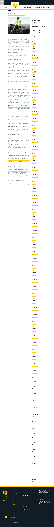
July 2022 (33, 153)
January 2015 (34, 363)
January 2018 (34, 279)
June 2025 (34, 71)
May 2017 (34, 298)
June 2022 (34, 155)
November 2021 (35, 172)
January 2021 (34, 195)
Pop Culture (34, 437)
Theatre (33, 456)
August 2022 (34, 151)
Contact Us (49, 502)
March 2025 (34, 78)
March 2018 (34, 274)
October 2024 (34, 90)
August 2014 (34, 375)
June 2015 (34, 351)
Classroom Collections (45, 7)
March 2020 (34, 218)
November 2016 (35, 312)
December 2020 (35, 197)
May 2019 (34, 242)
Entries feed (34, 476)
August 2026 (34, 39)
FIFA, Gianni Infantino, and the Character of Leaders (37, 23)
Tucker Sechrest (42, 499)
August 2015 (34, 347)
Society (33, 449)
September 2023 (35, 120)
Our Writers (12, 492)
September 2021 (35, 176)
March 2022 (34, 162)
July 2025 (33, 69)
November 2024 (35, 88)
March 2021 (34, 190)
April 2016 (34, 328)
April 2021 (34, 188)
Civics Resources (35, 391)
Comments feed (34, 479)
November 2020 (35, 200)
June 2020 (34, 211)
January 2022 (34, 167)
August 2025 (34, 67)
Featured (33, 409)
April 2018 (34, 272)
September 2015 (35, 344)
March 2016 (34, 330)
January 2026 (34, 55)
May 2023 (34, 130)
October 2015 (34, 342)
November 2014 (35, 368)
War (33, 465)
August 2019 (34, 235)
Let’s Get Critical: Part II (36, 30)
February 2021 (34, 193)
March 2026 (34, 50)
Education (33, 400)
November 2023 (35, 116)
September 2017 (35, 288)
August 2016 (34, 319)
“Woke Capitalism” (25, 506)
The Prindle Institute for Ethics (14, 493)
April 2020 (34, 216)
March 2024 (34, 106)
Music (33, 428)
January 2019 (34, 251)
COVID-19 (34, 393)
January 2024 (34, 111)
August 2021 (34, 179)
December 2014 (35, 365)
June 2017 (34, 295)
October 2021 (34, 174)
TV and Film (34, 458)
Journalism (34, 421)
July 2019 (33, 237)
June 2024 (34, 99)
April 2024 (34, 104)
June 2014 (34, 377)
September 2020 (35, 204)
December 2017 (35, 281)
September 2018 (35, 260)
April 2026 (34, 48)
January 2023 (34, 139)
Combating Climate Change (26, 509)
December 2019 (35, 225)
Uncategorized (34, 461)
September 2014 (35, 372)
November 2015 (35, 340)
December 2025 (35, 57)
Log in (33, 474)
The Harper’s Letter (25, 510)
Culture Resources (35, 398)
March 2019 (34, 246)
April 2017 (34, 300)
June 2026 (34, 43)
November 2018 (35, 256)
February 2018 (34, 277)
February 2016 (34, 333)
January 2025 (34, 83)
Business (33, 386)
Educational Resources (36, 402)
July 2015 (33, 349)
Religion (33, 442)
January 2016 (34, 335)
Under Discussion (37, 7)
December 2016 (35, 309)
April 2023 (34, 132)
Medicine (33, 426)
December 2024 (35, 85)
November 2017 (35, 284)
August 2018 (34, 263)
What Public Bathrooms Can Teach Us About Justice (38, 27)
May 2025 (34, 74)
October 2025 (34, 62)
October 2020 (34, 202)
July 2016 (33, 321)
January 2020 (34, 223)
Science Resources (35, 447)
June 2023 (34, 127)
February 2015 (34, 361)
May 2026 (34, 46)
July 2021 (33, 181)
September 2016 (35, 316)
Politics (33, 435)
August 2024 (34, 95)
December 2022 (35, 141)
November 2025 (35, 60)
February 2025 (34, 81)
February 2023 (34, 137)
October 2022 (34, 146)
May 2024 (34, 102)
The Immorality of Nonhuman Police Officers (16, 14)
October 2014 (34, 370)
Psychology (34, 440)
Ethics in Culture (34, 407)
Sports (33, 451)
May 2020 (34, 214)
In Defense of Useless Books (36, 20)
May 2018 (34, 270)
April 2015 (34, 356)
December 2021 (35, 169)
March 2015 (34, 358)
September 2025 (35, 64)
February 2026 (34, 53)
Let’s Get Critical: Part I (36, 32)
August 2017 (34, 291)
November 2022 (35, 144)
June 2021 (34, 183)
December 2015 (35, 337)
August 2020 (34, 207)
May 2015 (34, 354)
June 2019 (34, 239)
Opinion (33, 430)
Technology (34, 454)
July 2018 (33, 265)
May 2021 (34, 186)
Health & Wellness (35, 414)
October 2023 (34, 118)
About (25, 7)
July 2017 (33, 293)
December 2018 (35, 253)
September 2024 (35, 92)
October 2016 (34, 314)
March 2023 (34, 134)
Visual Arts (34, 463)
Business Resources (35, 388)
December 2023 (35, 113)
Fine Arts (33, 412)
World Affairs (34, 468)
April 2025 (34, 76)
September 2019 (35, 232)
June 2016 (34, 323)
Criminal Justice (34, 395)
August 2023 (34, 123)
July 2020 (33, 209)
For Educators (30, 7)
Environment (34, 405)
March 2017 (34, 302)
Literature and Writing (35, 423)
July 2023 (33, 125)
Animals (33, 384)
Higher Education (35, 416)
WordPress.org (34, 481)
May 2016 (34, 326)
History (33, 419)
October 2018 (34, 258)
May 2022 (34, 158)
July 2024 (33, 97)
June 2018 (34, 267)
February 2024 (34, 109)
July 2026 (33, 41)
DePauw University (13, 495)
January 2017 (34, 307)
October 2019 (34, 230)
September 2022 (35, 148)
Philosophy (34, 433)
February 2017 (34, 305)
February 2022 (34, 165)
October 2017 (34, 286)
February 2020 (34, 221)
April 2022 (34, 160)
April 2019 (34, 244)
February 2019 (34, 249)
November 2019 (35, 228)
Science (33, 444)
